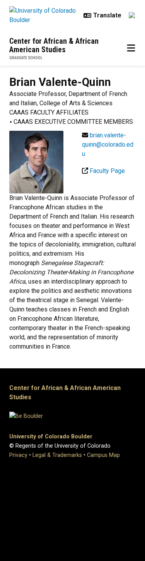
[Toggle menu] (131, 48)
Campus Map (103, 455)
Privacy (18, 455)
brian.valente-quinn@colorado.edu (107, 144)
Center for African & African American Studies (54, 45)
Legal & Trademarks (57, 455)
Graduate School (26, 58)
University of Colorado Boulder (50, 436)
